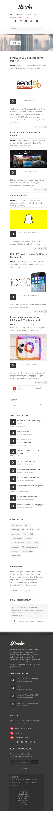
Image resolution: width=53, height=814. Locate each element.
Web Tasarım (17, 525)
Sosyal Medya (17, 538)
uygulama (27, 146)
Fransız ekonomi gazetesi (28, 330)
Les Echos (14, 330)
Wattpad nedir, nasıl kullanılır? (28, 477)
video (21, 143)
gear (39, 140)
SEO (31, 534)
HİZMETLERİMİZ (23, 796)
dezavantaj (21, 205)
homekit (31, 264)
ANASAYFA (23, 792)
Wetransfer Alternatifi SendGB (27, 695)
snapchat (21, 200)
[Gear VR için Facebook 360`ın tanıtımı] (13, 451)
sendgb (21, 65)
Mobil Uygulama (18, 529)
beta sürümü (21, 267)
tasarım (13, 267)
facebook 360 (35, 143)
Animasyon (16, 534)
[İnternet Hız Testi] (13, 432)
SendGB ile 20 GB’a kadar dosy (27, 679)
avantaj (13, 205)
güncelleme (34, 262)
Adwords (15, 551)
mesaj (39, 203)
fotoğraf (16, 143)
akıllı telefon (35, 200)
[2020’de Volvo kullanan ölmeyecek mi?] (13, 487)
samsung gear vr (16, 146)
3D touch (38, 264)
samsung (33, 140)
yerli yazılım (38, 68)
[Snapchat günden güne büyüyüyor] (13, 506)
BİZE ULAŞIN (24, 804)
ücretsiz (21, 203)
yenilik (26, 262)
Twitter (36, 542)
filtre (28, 200)
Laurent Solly (21, 327)
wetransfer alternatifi (26, 68)
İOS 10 (20, 262)
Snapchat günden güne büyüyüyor (30, 504)
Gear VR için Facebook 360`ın (27, 703)
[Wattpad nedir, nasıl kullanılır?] (13, 479)
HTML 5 (30, 529)
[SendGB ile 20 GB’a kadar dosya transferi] (13, 422)
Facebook (15, 547)
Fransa (12, 327)
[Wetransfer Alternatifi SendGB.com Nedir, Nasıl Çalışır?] (13, 441)
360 (19, 140)
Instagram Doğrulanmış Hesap (28, 469)
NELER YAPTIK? (24, 798)
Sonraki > (39, 388)
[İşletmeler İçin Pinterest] (13, 462)
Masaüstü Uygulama (30, 547)
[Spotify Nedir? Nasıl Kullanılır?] (13, 498)
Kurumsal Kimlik (18, 542)
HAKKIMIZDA (23, 794)
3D (38, 529)
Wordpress (16, 556)
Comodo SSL (26, 768)
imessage (23, 264)
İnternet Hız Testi (23, 431)
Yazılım (27, 525)
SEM (28, 542)
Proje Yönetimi (27, 551)
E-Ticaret (28, 538)
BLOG (24, 802)
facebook (25, 140)
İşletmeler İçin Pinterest (26, 461)
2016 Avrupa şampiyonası (36, 327)
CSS (24, 534)
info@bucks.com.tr (24, 17)
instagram (22, 325)
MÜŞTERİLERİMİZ (24, 800)
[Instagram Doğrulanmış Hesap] (13, 470)
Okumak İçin (39, 127)
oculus (26, 143)
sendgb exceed (30, 65)
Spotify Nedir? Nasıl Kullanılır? (28, 496)
